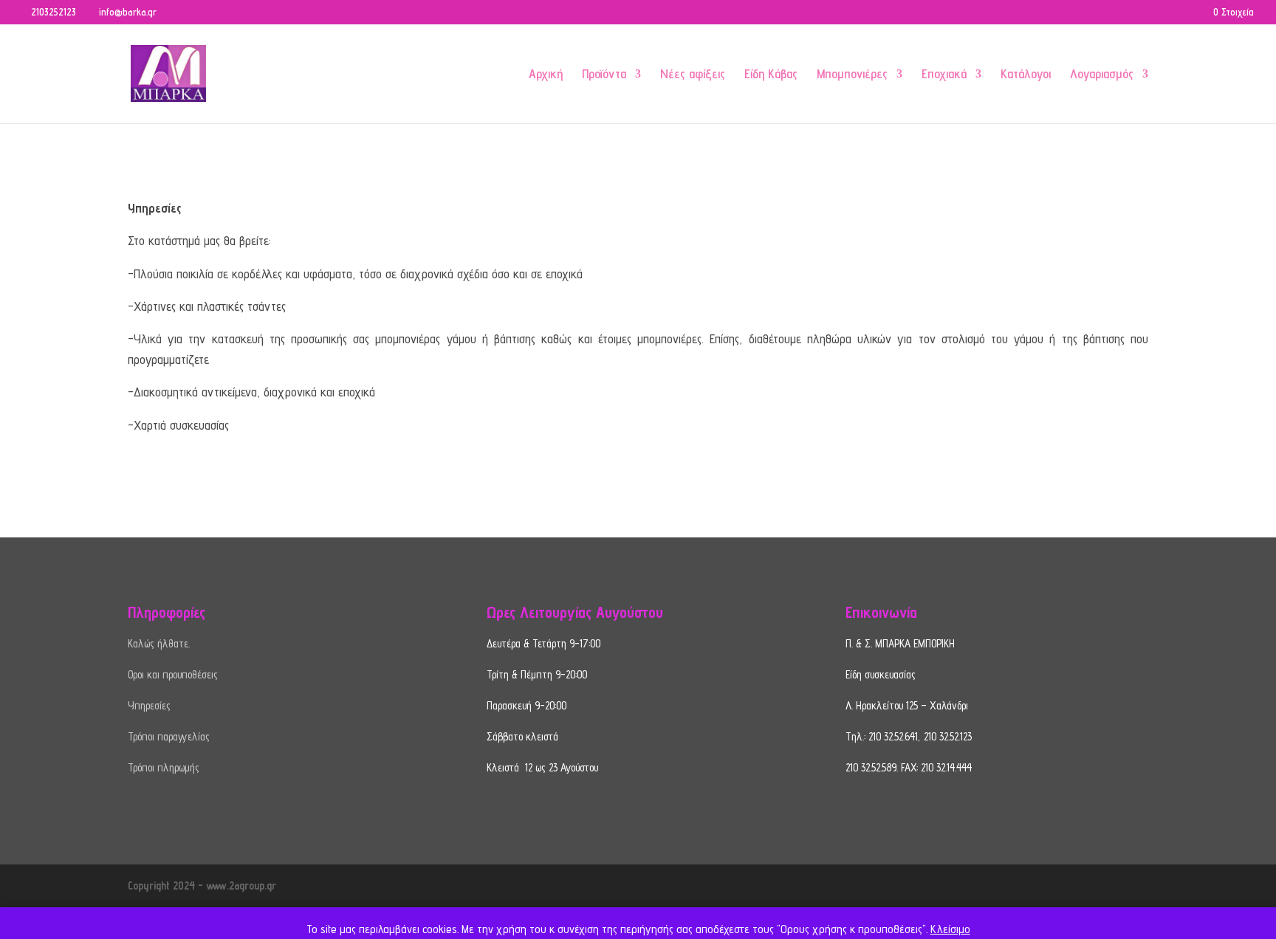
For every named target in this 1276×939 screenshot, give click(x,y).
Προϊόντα (604, 75)
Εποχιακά (944, 75)
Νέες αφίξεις (692, 75)
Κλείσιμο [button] (950, 929)
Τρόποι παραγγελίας (169, 736)
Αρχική (546, 75)
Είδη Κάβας (771, 75)
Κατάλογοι (1026, 75)
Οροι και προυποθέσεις (173, 674)
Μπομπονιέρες (852, 75)
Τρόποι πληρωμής (163, 767)
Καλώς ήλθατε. (159, 643)
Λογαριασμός (1101, 75)
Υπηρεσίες (149, 705)
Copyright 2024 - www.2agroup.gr (202, 885)
